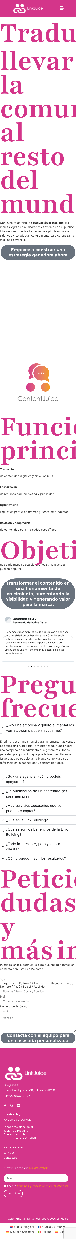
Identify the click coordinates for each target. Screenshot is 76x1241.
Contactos (10, 1158)
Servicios (9, 1152)
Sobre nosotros (13, 1147)
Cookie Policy (12, 1114)
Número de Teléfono (13, 1006)
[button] (4, 637)
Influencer (55, 983)
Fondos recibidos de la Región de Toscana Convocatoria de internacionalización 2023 (20, 1132)
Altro (70, 983)
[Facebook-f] (5, 1105)
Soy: (3, 979)
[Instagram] (11, 1105)
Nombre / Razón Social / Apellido (22, 986)
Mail (2, 996)
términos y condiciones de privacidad (42, 1186)
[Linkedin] (18, 1105)
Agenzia (8, 983)
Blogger (39, 983)
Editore (24, 983)
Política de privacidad (17, 1119)
